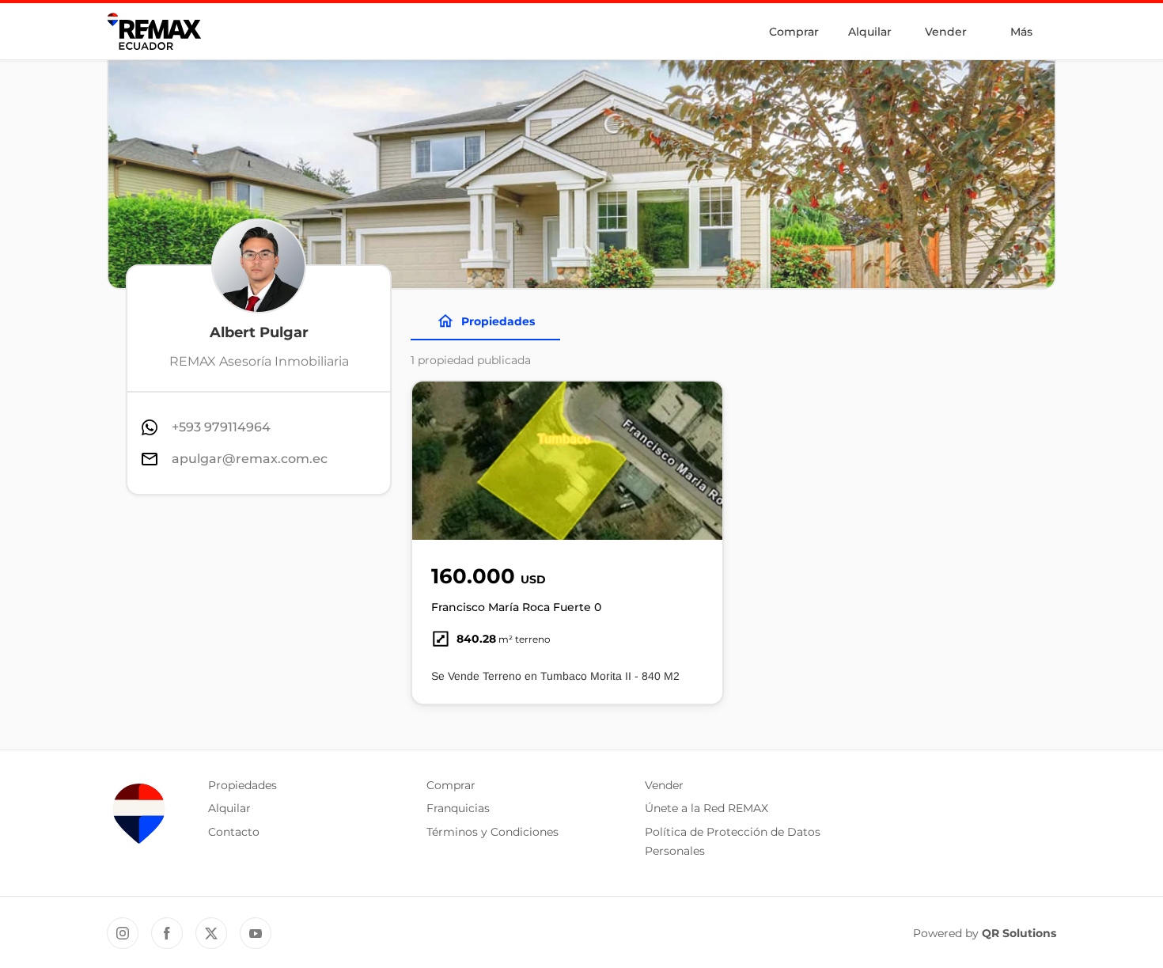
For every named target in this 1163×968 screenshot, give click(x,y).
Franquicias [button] (458, 808)
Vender (946, 32)
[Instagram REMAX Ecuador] (122, 933)
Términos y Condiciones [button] (492, 832)
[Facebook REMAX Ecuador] (167, 933)
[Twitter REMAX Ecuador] (211, 933)
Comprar (794, 32)
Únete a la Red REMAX (706, 808)
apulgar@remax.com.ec (250, 458)
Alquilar (870, 32)
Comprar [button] (450, 785)
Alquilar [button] (229, 808)
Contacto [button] (233, 832)
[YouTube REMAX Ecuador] (255, 933)
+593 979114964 (221, 427)
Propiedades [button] (242, 785)
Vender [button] (664, 785)
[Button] (700, 460)
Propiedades (498, 321)
